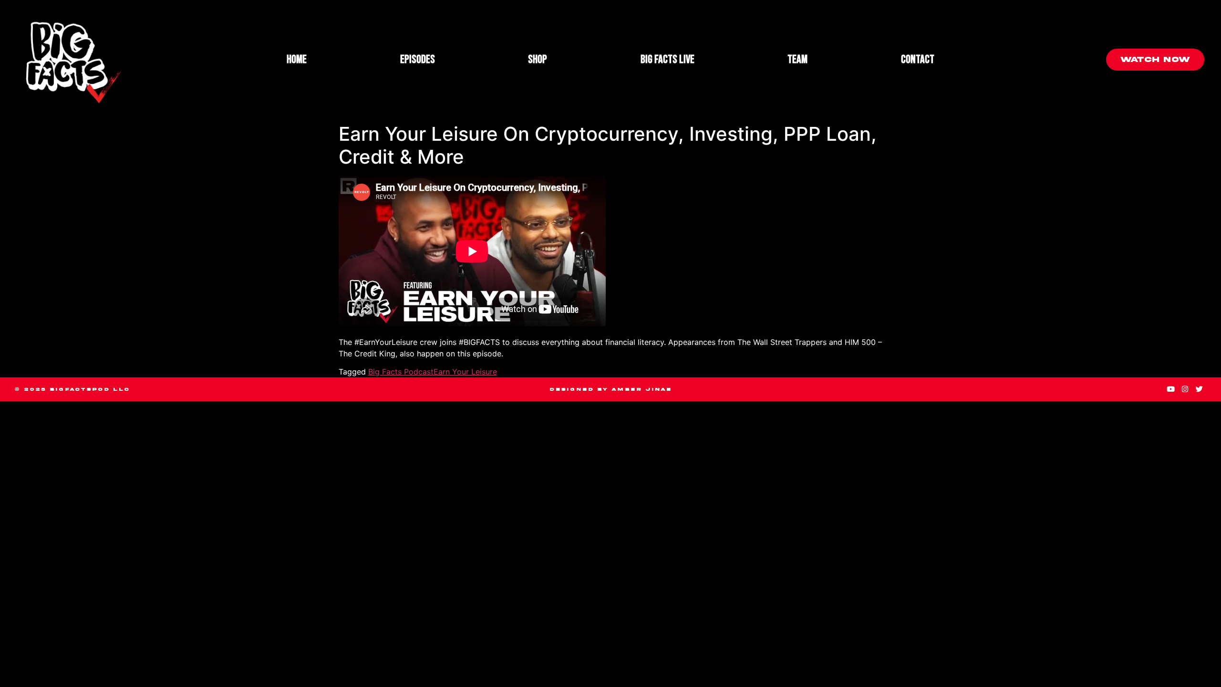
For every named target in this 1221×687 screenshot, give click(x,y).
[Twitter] (1199, 389)
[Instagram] (1185, 389)
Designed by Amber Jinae (610, 389)
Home (297, 59)
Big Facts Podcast (401, 371)
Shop (537, 59)
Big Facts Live (667, 59)
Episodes (417, 59)
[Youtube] (1171, 389)
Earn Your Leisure (465, 371)
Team (797, 59)
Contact (917, 59)
